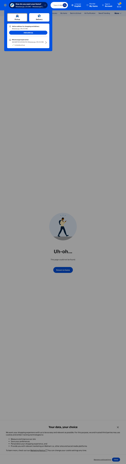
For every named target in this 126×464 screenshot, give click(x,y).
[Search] (65, 5)
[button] (92, 5)
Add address (28, 33)
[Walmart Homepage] (5, 5)
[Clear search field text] (59, 5)
